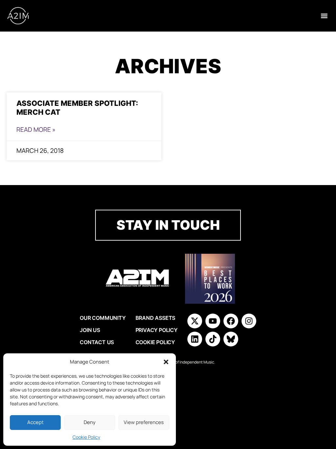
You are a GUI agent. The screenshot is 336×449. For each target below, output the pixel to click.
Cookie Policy (86, 437)
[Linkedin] (194, 339)
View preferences (144, 422)
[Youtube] (212, 321)
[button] (166, 362)
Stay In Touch (168, 225)
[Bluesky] (230, 339)
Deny (89, 422)
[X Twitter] (194, 321)
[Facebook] (230, 321)
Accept (35, 422)
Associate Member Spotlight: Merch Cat (77, 107)
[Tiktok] (212, 339)
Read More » (35, 129)
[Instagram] (249, 321)
